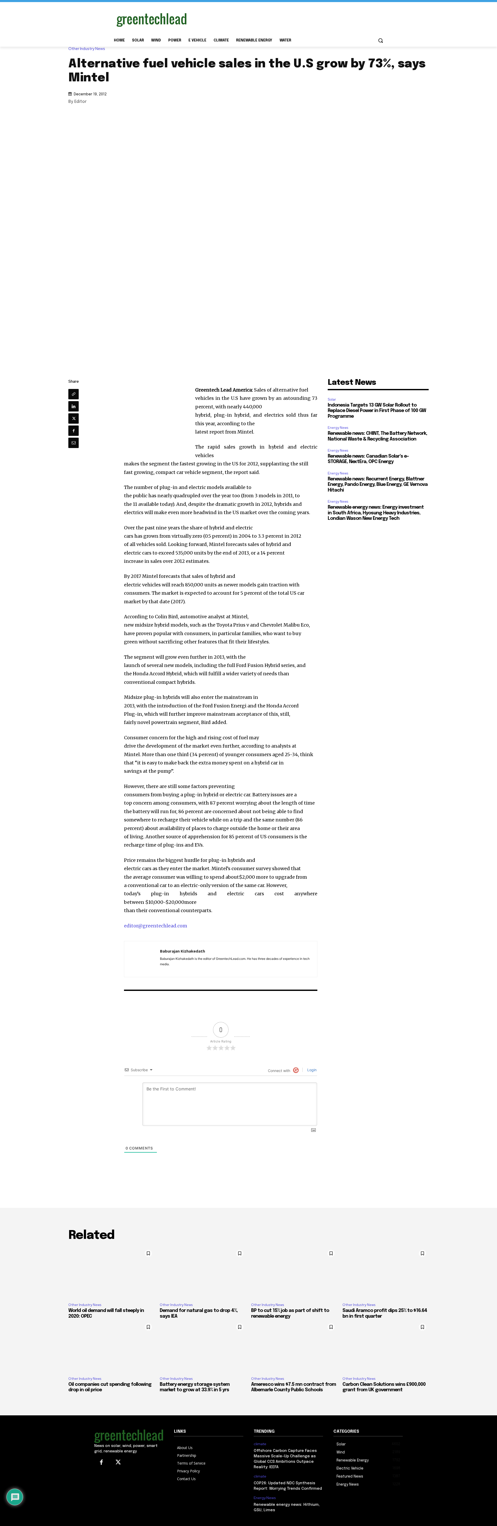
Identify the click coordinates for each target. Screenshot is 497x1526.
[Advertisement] (287, 19)
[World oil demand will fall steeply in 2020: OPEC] (111, 1273)
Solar (332, 399)
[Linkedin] (73, 406)
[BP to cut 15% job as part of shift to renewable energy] (294, 1273)
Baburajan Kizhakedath (182, 951)
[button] (380, 40)
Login (311, 1070)
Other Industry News (86, 49)
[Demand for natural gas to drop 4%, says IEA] (203, 1273)
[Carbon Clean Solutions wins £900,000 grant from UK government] (385, 1347)
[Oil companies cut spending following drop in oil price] (111, 1347)
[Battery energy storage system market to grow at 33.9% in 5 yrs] (203, 1347)
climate (260, 1444)
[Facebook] (73, 430)
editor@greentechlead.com (155, 926)
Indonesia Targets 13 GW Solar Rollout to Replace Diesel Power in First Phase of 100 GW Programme (377, 411)
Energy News (338, 427)
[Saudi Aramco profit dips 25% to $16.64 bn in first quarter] (385, 1273)
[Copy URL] (73, 394)
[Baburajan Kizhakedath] (142, 959)
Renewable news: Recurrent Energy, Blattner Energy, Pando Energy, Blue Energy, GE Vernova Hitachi (378, 485)
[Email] (73, 443)
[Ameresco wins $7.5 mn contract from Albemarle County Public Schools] (294, 1347)
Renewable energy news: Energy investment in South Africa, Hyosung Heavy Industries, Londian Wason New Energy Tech (376, 513)
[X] (73, 418)
